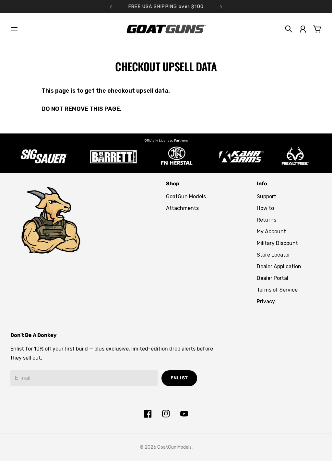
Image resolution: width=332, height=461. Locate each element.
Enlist (179, 378)
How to (265, 208)
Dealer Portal (272, 278)
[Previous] (110, 6)
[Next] (221, 6)
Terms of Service (277, 290)
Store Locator (273, 255)
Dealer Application (279, 266)
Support (266, 196)
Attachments (182, 208)
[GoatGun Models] (166, 29)
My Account (271, 231)
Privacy (266, 301)
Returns (266, 220)
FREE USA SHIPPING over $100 (166, 6)
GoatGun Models (186, 196)
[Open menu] (14, 28)
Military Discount (277, 243)
